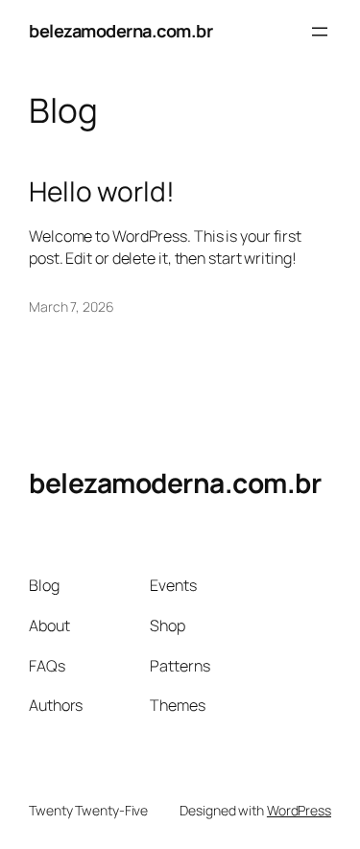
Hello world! (102, 192)
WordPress (299, 810)
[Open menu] (319, 31)
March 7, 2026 (71, 306)
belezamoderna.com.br (120, 30)
